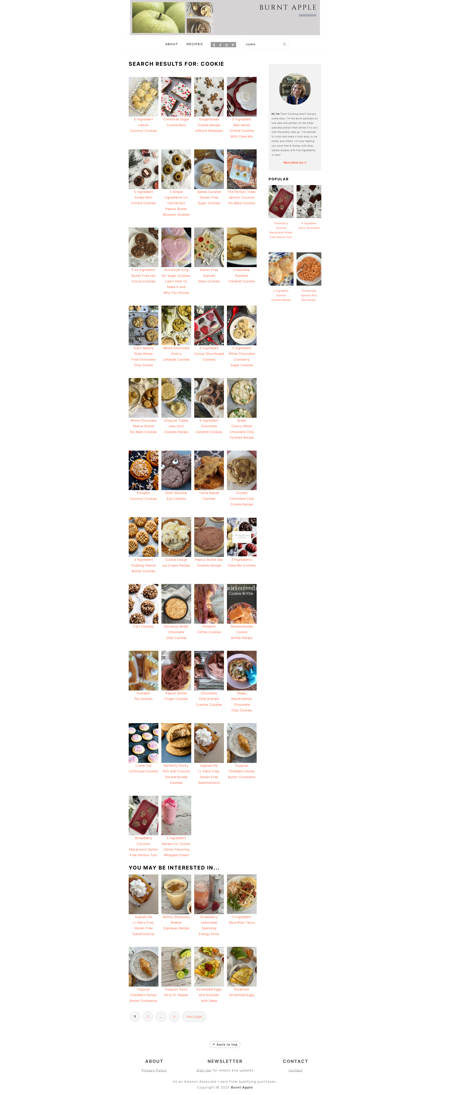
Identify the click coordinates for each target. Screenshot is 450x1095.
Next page (194, 1016)
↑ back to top (225, 1044)
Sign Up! (204, 1070)
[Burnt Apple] (225, 34)
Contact (296, 1070)
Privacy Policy (154, 1070)
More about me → (295, 162)
